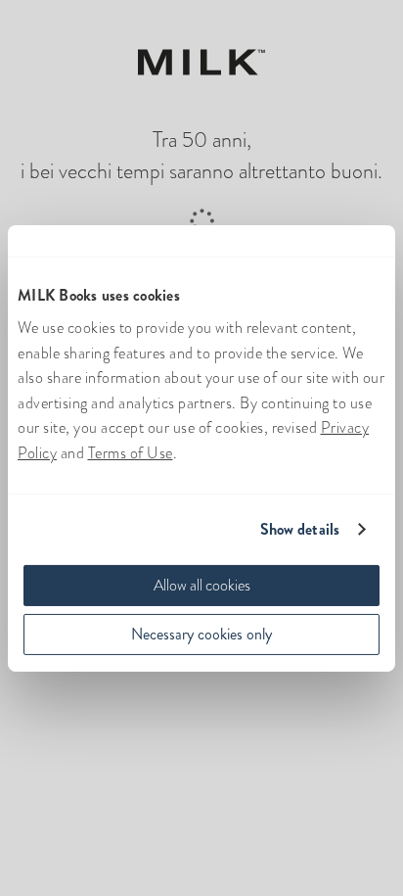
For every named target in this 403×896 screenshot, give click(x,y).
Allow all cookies (202, 585)
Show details (299, 529)
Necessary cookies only (201, 634)
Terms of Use (130, 453)
